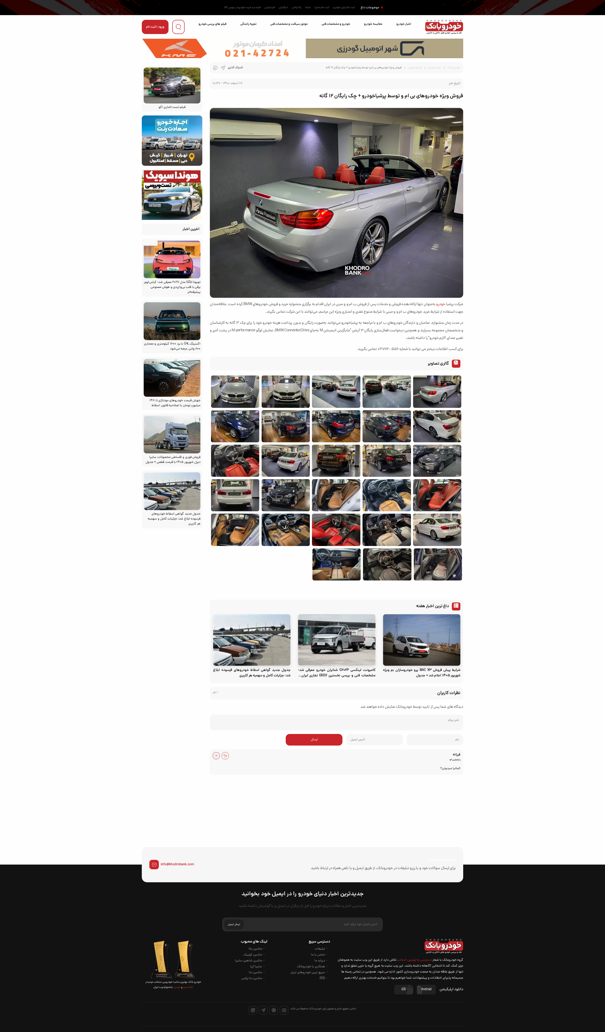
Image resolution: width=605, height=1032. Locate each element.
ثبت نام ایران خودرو (344, 7)
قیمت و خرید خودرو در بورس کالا (242, 7)
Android (426, 989)
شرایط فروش (415, 68)
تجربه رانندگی (248, 24)
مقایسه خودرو (373, 24)
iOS (404, 989)
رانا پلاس (296, 7)
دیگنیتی (283, 7)
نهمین (176, 987)
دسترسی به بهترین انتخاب (414, 960)
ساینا (308, 7)
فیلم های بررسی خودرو (212, 24)
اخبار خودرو (403, 24)
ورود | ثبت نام (155, 27)
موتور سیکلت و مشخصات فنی (289, 24)
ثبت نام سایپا (322, 7)
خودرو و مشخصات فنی (336, 24)
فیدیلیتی (269, 7)
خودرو (440, 304)
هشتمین (187, 987)
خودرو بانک (453, 68)
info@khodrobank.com (177, 864)
